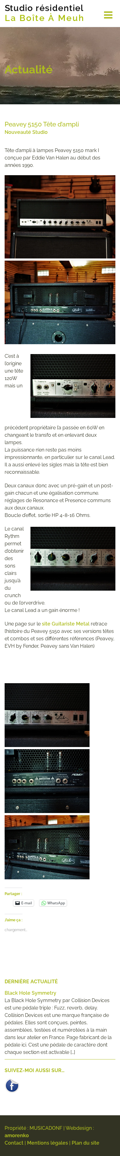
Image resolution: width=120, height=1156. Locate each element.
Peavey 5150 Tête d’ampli (42, 124)
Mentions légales (47, 1143)
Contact (14, 1143)
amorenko (17, 1135)
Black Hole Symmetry (30, 993)
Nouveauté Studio (26, 132)
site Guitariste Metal (66, 624)
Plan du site (85, 1143)
